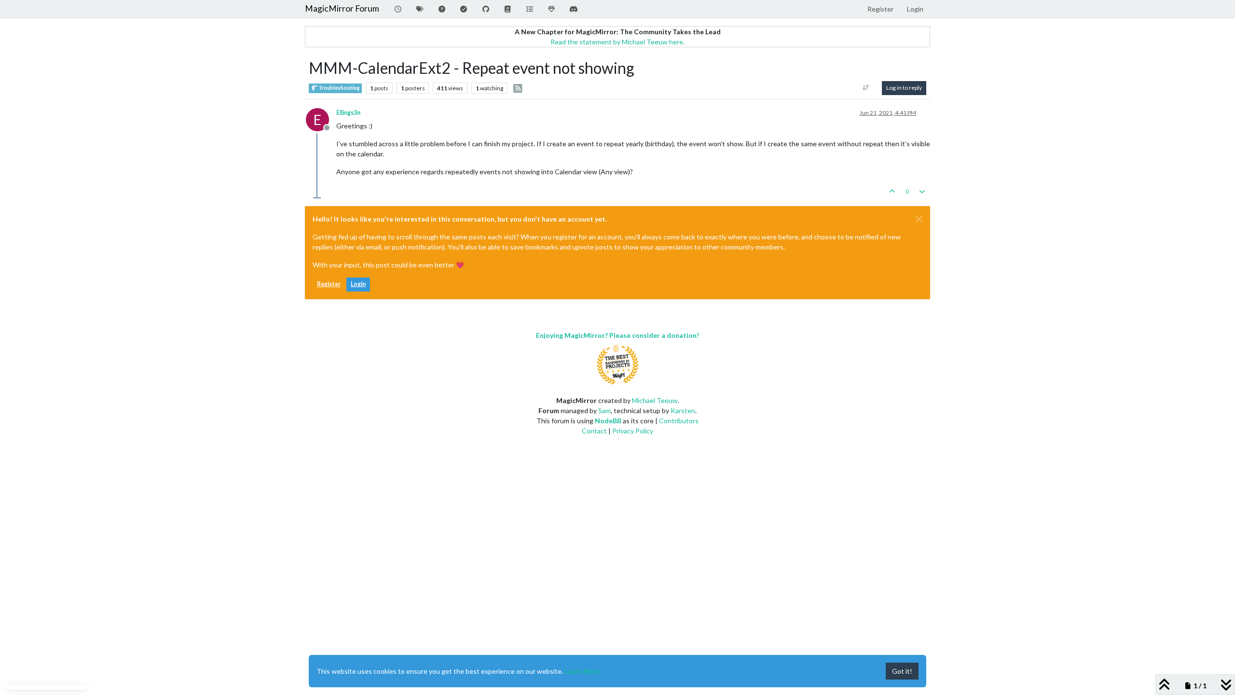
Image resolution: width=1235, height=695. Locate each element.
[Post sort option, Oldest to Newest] (866, 88)
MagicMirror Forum (342, 8)
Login (358, 284)
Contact (594, 431)
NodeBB (608, 421)
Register (329, 284)
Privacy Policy (632, 431)
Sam (604, 410)
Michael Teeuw (655, 400)
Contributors (679, 421)
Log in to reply (904, 87)
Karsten (683, 410)
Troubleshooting (338, 88)
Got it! (902, 671)
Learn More (582, 671)
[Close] (919, 219)
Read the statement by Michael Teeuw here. (617, 42)
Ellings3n (348, 112)
